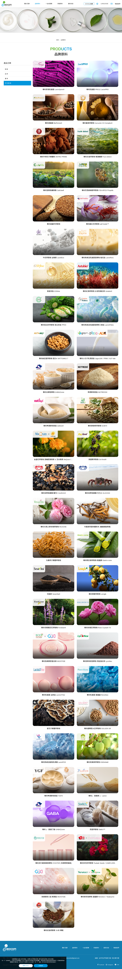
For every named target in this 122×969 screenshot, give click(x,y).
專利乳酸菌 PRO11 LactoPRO (97, 89)
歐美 (6, 69)
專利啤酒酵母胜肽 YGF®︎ (53, 796)
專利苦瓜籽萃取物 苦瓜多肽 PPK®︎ (53, 325)
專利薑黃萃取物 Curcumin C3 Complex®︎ (97, 123)
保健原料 (60, 3)
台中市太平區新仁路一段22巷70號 (109, 958)
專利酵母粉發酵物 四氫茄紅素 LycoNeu (97, 661)
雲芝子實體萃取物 (53, 728)
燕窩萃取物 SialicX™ (97, 829)
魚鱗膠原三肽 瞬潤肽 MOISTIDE (53, 897)
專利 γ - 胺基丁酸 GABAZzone (53, 829)
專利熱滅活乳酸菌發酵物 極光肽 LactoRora (97, 258)
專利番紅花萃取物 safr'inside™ (97, 224)
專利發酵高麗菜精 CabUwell (53, 190)
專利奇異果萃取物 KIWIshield (97, 762)
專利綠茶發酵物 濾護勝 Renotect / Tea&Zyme (97, 897)
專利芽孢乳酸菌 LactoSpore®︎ (53, 89)
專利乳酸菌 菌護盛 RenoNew (97, 695)
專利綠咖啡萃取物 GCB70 (97, 426)
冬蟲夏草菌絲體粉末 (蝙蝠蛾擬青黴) (97, 527)
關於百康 (27, 3)
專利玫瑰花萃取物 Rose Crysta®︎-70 (97, 628)
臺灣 (6, 78)
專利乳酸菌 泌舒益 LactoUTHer (53, 695)
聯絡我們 (117, 4)
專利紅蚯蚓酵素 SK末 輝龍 (53, 930)
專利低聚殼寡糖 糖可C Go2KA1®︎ (53, 493)
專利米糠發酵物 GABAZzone (53, 392)
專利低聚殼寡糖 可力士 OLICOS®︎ (97, 493)
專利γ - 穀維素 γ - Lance (97, 796)
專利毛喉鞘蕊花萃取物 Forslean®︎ (53, 628)
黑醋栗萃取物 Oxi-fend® (97, 459)
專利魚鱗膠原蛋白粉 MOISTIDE (53, 661)
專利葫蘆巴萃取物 (53, 224)
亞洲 (6, 74)
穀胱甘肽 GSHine (53, 291)
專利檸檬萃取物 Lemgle (97, 594)
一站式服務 (48, 3)
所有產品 (8, 83)
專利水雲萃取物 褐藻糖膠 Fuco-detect (97, 157)
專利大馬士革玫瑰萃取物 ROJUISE (53, 527)
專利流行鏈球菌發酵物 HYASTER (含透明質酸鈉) (53, 863)
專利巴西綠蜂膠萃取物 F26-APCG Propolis (97, 190)
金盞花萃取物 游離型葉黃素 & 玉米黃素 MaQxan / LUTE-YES (53, 459)
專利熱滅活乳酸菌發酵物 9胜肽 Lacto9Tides (97, 325)
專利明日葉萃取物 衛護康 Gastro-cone (97, 560)
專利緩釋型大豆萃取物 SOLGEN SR (97, 728)
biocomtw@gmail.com (72, 958)
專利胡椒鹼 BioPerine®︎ (53, 123)
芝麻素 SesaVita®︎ (53, 594)
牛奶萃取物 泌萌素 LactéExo (53, 258)
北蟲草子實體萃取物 (53, 560)
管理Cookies (26, 965)
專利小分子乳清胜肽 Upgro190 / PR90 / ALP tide (97, 358)
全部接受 (41, 965)
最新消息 (70, 3)
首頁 (57, 40)
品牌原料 (37, 3)
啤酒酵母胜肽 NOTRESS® (97, 392)
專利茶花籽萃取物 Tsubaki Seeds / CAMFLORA (97, 863)
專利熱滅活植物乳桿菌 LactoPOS (53, 762)
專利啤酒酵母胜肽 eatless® (53, 426)
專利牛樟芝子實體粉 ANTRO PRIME (53, 157)
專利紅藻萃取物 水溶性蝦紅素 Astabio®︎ (97, 291)
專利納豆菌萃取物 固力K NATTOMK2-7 (53, 358)
